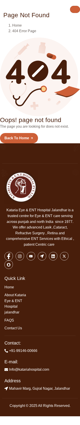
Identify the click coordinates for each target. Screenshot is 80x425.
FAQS (9, 320)
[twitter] (64, 256)
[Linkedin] (53, 256)
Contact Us (13, 328)
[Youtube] (31, 256)
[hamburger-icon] (75, 9)
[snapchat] (8, 264)
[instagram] (20, 256)
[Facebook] (8, 256)
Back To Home (17, 138)
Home (9, 287)
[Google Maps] (42, 256)
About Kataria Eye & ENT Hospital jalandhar (15, 303)
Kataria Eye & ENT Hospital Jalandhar (36, 210)
